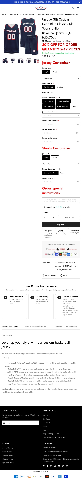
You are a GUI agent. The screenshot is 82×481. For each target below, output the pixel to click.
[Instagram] (51, 466)
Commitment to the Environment (54, 437)
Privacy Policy (7, 452)
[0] (77, 7)
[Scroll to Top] (77, 469)
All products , (71, 262)
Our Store (46, 419)
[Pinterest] (44, 466)
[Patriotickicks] (41, 8)
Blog (44, 430)
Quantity (45, 212)
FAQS (45, 426)
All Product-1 (14, 14)
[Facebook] (47, 466)
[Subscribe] (37, 422)
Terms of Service (7, 448)
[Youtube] (59, 466)
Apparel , (58, 266)
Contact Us (46, 423)
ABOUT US (47, 415)
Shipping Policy (7, 459)
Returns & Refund (8, 455)
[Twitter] (55, 466)
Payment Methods (8, 462)
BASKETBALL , (68, 266)
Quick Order (66, 269)
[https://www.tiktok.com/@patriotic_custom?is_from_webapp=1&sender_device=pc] (63, 466)
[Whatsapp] (67, 466)
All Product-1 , (60, 262)
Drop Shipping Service (51, 433)
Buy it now (61, 224)
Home (4, 14)
